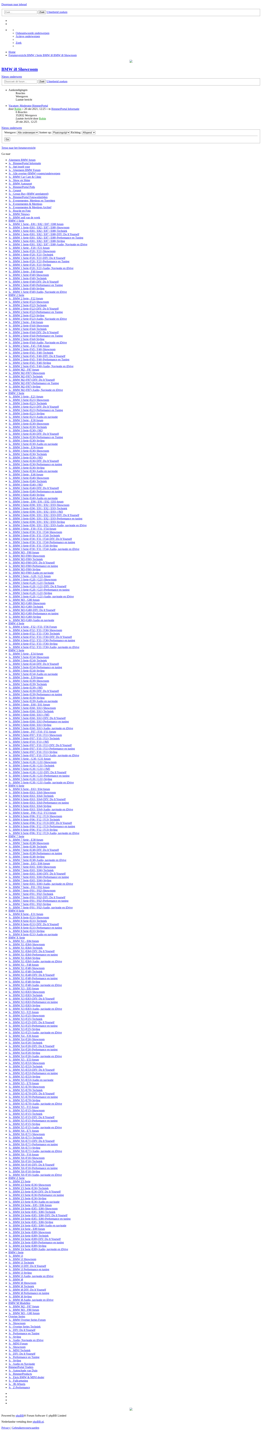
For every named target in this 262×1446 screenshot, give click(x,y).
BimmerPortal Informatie (65, 108)
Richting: (76, 132)
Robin (17, 108)
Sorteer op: (45, 132)
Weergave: (10, 132)
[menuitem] (32, 33)
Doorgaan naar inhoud (14, 4)
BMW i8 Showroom (19, 69)
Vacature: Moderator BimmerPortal (28, 105)
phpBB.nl (38, 1421)
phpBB (20, 1415)
